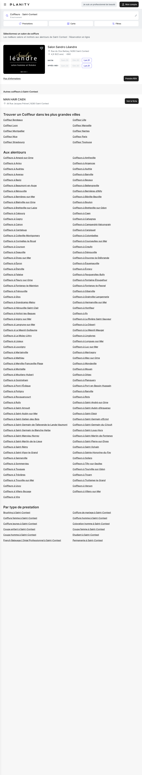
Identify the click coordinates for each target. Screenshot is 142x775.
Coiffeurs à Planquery (84, 380)
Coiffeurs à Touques (14, 469)
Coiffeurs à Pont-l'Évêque (17, 385)
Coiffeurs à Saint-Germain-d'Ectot (91, 419)
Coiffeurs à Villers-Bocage (17, 491)
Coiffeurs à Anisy (12, 163)
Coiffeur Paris (80, 136)
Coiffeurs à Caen (82, 213)
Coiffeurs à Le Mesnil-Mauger (88, 330)
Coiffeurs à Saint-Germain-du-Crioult (92, 424)
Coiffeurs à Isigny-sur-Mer (17, 319)
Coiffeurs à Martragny (84, 352)
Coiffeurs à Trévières (14, 474)
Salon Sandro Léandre (62, 47)
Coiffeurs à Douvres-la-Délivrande (91, 257)
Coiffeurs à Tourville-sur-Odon (89, 469)
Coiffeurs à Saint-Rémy (15, 446)
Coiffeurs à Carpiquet (84, 230)
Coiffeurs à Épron (12, 263)
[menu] (5, 4)
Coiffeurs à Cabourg (14, 213)
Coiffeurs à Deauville (14, 252)
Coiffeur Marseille (82, 125)
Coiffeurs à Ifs (80, 313)
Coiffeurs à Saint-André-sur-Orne (90, 402)
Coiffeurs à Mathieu (13, 357)
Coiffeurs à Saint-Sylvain (86, 446)
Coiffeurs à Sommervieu (16, 463)
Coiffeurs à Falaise (13, 274)
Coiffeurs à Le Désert (84, 324)
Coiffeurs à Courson (14, 246)
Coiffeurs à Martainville (15, 352)
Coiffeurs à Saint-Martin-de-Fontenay (93, 435)
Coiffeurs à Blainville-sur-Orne (19, 202)
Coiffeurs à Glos (12, 296)
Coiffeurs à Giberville (84, 291)
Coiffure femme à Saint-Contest (20, 518)
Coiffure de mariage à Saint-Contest (92, 512)
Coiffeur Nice (10, 136)
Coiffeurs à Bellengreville (86, 185)
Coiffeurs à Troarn (82, 474)
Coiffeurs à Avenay (13, 174)
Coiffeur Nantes (81, 131)
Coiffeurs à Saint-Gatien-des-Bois (21, 419)
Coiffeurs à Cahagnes (84, 218)
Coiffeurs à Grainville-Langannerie (91, 296)
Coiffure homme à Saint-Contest (90, 518)
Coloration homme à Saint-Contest (91, 523)
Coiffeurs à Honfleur (83, 307)
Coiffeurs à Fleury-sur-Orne (18, 280)
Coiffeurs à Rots (81, 396)
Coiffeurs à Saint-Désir (85, 413)
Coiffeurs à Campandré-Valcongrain (92, 224)
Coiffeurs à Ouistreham (15, 380)
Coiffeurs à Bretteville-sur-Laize (20, 207)
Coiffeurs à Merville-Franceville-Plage (23, 363)
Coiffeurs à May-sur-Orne (86, 357)
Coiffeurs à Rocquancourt (17, 396)
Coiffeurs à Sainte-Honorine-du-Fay (92, 452)
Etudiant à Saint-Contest (86, 534)
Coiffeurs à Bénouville (15, 191)
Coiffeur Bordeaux (13, 119)
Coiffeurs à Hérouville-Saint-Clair (21, 307)
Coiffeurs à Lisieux (13, 341)
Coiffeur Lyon (10, 125)
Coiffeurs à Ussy (12, 485)
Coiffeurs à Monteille (14, 369)
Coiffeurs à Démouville (85, 252)
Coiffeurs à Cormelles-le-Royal (19, 241)
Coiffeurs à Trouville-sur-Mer (18, 480)
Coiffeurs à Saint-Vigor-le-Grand (20, 452)
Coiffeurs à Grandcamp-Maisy (19, 302)
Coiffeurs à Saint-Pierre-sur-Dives (91, 441)
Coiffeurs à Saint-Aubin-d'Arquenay (92, 408)
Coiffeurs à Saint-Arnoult (16, 408)
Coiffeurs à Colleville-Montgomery (21, 235)
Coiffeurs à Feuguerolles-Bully (89, 274)
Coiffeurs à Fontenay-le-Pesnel (89, 285)
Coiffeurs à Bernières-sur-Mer (19, 196)
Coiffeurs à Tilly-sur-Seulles (87, 463)
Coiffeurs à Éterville (13, 269)
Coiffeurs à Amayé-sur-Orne (18, 157)
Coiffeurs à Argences (84, 163)
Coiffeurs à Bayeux (83, 180)
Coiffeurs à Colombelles (85, 235)
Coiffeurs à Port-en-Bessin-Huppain (92, 385)
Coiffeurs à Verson (82, 485)
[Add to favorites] (41, 48)
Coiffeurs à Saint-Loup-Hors (88, 430)
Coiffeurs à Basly (12, 180)
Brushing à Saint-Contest (16, 512)
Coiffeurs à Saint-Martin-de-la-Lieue (22, 441)
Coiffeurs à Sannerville (15, 458)
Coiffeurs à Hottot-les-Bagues (19, 313)
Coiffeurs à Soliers (82, 458)
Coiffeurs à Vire (11, 497)
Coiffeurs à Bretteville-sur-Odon (90, 207)
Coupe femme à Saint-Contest (89, 529)
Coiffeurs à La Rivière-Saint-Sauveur (92, 319)
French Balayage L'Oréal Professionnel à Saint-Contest (32, 540)
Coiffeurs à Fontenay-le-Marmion (21, 285)
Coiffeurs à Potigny (13, 391)
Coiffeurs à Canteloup (15, 230)
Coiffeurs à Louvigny (14, 346)
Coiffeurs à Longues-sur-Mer (88, 341)
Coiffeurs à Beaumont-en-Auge (20, 185)
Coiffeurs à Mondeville (85, 363)
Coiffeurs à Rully (12, 402)
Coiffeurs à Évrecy (82, 269)
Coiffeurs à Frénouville (15, 291)
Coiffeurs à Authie (82, 168)
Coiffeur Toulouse (82, 142)
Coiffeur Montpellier (14, 131)
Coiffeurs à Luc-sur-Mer (85, 346)
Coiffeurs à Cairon (13, 224)
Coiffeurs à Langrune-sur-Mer (19, 324)
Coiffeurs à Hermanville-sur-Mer (90, 302)
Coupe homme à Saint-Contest (19, 534)
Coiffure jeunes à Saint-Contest (20, 523)
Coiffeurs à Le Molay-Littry (17, 335)
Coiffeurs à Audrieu (13, 168)
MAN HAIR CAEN (14, 99)
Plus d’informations (12, 78)
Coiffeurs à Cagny (13, 218)
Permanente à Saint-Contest (88, 540)
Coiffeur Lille (79, 119)
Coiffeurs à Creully (82, 246)
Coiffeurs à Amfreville (84, 157)
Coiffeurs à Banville (83, 174)
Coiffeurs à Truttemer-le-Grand (89, 480)
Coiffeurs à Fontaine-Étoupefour (90, 280)
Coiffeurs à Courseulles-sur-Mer (90, 241)
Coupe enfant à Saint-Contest (19, 529)
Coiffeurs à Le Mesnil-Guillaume (20, 330)
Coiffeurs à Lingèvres (84, 335)
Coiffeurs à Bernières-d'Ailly (87, 191)
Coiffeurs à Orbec (82, 374)
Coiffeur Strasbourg (14, 142)
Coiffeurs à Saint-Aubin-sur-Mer (20, 413)
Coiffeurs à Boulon (82, 202)
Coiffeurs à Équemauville (86, 263)
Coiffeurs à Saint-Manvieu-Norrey (21, 435)
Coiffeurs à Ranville (83, 391)
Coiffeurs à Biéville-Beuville (87, 196)
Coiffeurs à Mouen (82, 369)
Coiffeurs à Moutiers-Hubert (18, 374)
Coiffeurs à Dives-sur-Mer (17, 257)
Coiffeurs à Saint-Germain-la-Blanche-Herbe (26, 430)
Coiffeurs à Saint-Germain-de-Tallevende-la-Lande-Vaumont (35, 424)
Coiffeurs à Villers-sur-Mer (87, 491)
